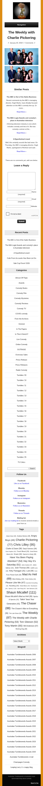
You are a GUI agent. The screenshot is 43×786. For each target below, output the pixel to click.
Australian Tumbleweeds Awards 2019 (21, 721)
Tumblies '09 (21, 375)
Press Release (21, 360)
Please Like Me (15, 582)
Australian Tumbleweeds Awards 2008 (21, 665)
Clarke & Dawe (14, 548)
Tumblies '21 (21, 437)
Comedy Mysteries (21, 298)
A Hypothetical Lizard (21, 253)
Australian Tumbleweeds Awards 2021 (21, 731)
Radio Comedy (21, 370)
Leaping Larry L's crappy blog (22, 767)
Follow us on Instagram (21, 498)
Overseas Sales (21, 355)
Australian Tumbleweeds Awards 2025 (21, 752)
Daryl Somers (30, 549)
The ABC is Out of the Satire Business (21, 240)
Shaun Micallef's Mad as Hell (18, 596)
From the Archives (21, 319)
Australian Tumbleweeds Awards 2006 (21, 654)
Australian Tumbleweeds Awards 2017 (21, 711)
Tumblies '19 (21, 426)
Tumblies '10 (21, 380)
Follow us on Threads (21, 513)
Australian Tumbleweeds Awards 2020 (21, 726)
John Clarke (27, 565)
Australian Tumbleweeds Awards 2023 (21, 741)
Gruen (18, 554)
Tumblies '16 (21, 411)
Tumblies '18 (21, 421)
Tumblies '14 (21, 401)
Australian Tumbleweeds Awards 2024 (21, 747)
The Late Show (15, 613)
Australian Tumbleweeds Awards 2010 (21, 675)
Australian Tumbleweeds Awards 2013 (21, 690)
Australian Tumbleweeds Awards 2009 (21, 670)
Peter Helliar (30, 579)
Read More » (21, 112)
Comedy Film (22, 293)
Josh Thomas (22, 568)
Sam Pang (21, 588)
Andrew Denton (23, 536)
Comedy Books (21, 288)
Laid (30, 571)
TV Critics (21, 462)
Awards (21, 283)
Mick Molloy (18, 579)
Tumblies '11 (21, 385)
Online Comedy (21, 344)
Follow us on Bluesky (21, 491)
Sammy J (12, 588)
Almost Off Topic (21, 278)
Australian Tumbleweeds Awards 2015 (21, 701)
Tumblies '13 (21, 396)
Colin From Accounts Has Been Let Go (21, 258)
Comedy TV (21, 309)
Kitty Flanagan (17, 571)
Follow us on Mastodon (21, 506)
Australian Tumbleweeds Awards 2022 (21, 736)
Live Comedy (21, 339)
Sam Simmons (32, 588)
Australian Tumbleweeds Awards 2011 (21, 680)
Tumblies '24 (21, 452)
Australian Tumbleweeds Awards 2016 (21, 706)
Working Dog (21, 629)
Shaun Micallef (21, 592)
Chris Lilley (24, 544)
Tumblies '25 (21, 457)
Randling (14, 586)
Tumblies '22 (21, 442)
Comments (29, 43)
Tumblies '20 (21, 431)
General (22, 324)
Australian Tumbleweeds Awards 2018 (21, 716)
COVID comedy (21, 314)
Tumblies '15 (21, 406)
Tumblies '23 (21, 447)
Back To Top (34, 783)
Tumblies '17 (21, 416)
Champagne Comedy (22, 762)
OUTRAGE (21, 349)
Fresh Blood (23, 551)
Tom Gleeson (29, 622)
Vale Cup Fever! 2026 (21, 263)
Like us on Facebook (21, 483)
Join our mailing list (12, 521)
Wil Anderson (30, 626)
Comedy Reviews (21, 303)
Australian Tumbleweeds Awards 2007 (21, 660)
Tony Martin (13, 625)
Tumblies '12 (21, 390)
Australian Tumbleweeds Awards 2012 (21, 685)
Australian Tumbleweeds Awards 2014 (21, 695)
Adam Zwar (11, 536)
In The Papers (21, 329)
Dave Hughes (11, 551)
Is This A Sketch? (21, 334)
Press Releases (21, 365)
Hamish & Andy (29, 554)
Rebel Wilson (25, 585)
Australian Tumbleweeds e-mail (21, 757)
